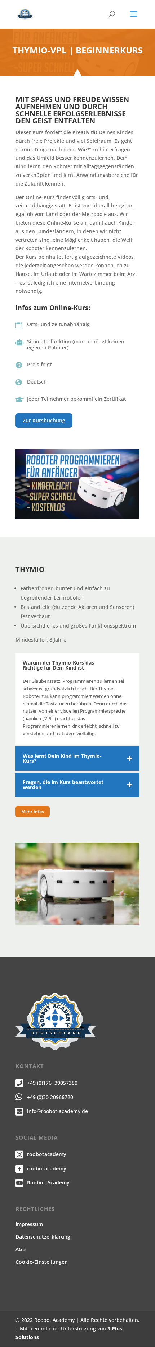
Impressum (29, 1224)
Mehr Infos (32, 811)
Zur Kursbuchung (44, 420)
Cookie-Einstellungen (41, 1261)
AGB (20, 1249)
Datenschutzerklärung (42, 1236)
